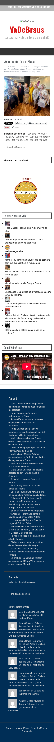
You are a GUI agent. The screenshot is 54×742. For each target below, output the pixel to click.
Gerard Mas (24, 66)
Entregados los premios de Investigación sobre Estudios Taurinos (28, 293)
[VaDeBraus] (27, 22)
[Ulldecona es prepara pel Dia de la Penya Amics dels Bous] (7, 298)
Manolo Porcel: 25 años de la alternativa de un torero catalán (27, 273)
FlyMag (40, 728)
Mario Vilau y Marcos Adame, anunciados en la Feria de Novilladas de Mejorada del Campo (26, 457)
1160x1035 (32, 136)
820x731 (44, 139)
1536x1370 (9, 139)
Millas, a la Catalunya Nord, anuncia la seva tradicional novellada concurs (26, 551)
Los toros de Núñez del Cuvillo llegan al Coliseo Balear (24, 521)
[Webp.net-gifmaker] (7, 246)
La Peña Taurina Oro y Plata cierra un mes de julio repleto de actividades (27, 493)
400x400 (44, 136)
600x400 (34, 139)
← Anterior (9, 147)
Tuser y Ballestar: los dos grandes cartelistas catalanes (25, 707)
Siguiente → (21, 147)
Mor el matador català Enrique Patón (23, 283)
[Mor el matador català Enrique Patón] (7, 278)
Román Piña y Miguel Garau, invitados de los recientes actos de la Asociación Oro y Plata (24, 70)
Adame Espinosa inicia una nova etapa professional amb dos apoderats (24, 241)
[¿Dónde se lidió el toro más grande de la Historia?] (7, 325)
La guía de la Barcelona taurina (31, 692)
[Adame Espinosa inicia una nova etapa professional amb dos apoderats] (7, 235)
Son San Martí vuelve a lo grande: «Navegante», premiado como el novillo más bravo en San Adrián (26, 513)
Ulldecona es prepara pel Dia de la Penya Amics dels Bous (25, 305)
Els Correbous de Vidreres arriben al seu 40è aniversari (26, 465)
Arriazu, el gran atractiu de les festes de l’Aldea (24, 487)
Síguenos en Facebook (16, 160)
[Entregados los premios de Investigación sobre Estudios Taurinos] (7, 287)
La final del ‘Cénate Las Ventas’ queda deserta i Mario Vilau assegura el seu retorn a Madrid (26, 561)
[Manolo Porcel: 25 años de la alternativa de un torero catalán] (7, 267)
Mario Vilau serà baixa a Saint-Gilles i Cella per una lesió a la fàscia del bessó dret (26, 441)
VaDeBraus (27, 29)
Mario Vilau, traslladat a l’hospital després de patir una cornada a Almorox (25, 472)
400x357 (8, 136)
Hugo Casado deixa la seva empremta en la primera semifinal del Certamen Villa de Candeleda (26, 431)
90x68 (42, 133)
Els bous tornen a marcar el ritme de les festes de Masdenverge (25, 544)
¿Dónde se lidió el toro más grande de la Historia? (25, 331)
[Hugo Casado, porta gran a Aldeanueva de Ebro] (7, 223)
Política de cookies (20, 593)
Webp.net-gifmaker (14, 251)
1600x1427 (32, 133)
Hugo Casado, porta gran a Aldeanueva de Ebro (26, 229)
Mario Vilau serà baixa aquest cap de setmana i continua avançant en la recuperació (28, 261)
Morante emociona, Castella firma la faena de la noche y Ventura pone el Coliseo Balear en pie (26, 529)
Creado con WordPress (17, 728)
